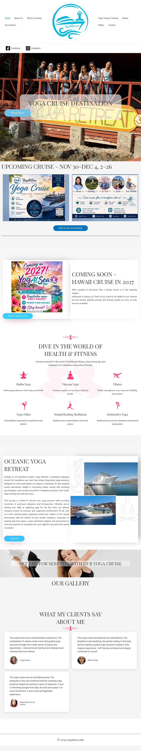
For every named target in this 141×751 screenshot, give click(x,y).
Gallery (101, 25)
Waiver (125, 18)
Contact (112, 25)
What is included (34, 18)
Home (7, 18)
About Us (18, 18)
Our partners (10, 25)
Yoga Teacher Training (108, 18)
